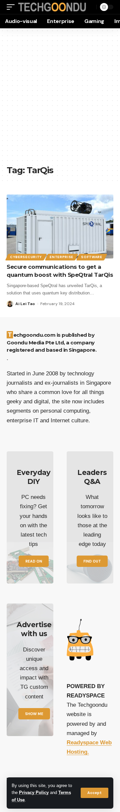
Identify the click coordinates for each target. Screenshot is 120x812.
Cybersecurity (26, 257)
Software (91, 257)
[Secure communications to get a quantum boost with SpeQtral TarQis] (60, 226)
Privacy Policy (34, 792)
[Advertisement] (60, 100)
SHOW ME (34, 713)
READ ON (33, 561)
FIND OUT (92, 561)
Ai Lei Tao (25, 303)
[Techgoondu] (52, 7)
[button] (94, 793)
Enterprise (61, 257)
